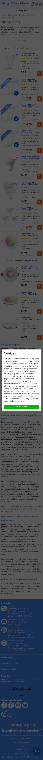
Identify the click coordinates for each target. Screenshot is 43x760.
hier (35, 383)
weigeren (17, 391)
